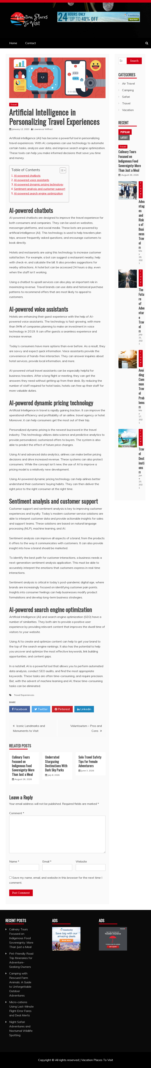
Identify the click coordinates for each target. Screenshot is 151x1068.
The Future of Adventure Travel (142, 308)
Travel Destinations (141, 458)
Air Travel (128, 83)
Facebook (20, 709)
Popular (125, 132)
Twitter (42, 709)
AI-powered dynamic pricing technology (38, 184)
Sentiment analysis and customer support (39, 189)
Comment (16, 813)
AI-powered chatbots (27, 175)
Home (13, 43)
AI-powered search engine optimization (38, 193)
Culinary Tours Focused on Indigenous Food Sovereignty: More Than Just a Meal (23, 766)
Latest (124, 137)
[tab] (125, 132)
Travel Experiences (24, 695)
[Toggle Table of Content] (61, 170)
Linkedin (85, 709)
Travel (13, 104)
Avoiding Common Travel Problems (141, 386)
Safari (126, 97)
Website (81, 861)
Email (46, 861)
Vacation (128, 110)
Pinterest (63, 709)
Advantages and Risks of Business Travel (142, 222)
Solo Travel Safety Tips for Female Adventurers (89, 761)
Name (14, 861)
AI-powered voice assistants (31, 180)
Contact (30, 43)
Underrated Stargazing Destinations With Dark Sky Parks (56, 763)
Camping (128, 90)
